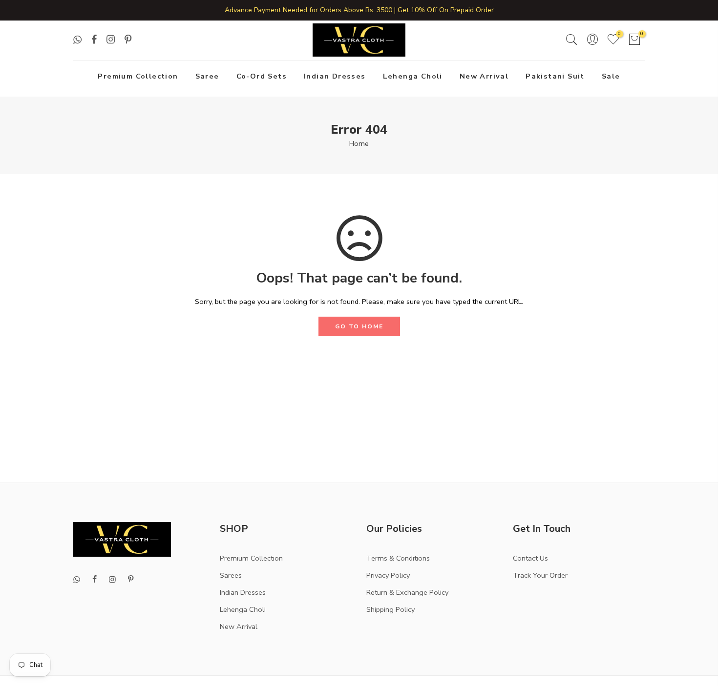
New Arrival (484, 76)
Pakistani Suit (555, 76)
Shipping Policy (390, 609)
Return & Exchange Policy (407, 592)
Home (359, 143)
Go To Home (359, 326)
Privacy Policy (388, 575)
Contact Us (530, 558)
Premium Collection (138, 76)
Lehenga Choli (413, 76)
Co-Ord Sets (261, 76)
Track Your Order (540, 575)
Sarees (231, 575)
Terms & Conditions (398, 558)
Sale (611, 76)
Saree (207, 76)
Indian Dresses (335, 76)
